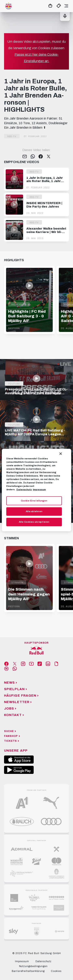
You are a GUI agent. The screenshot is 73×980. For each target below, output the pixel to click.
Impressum (39, 489)
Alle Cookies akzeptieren (34, 522)
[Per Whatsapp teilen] (32, 156)
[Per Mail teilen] (24, 157)
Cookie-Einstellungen (34, 500)
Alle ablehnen (34, 511)
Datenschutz (24, 489)
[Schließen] (60, 453)
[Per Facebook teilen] (40, 156)
